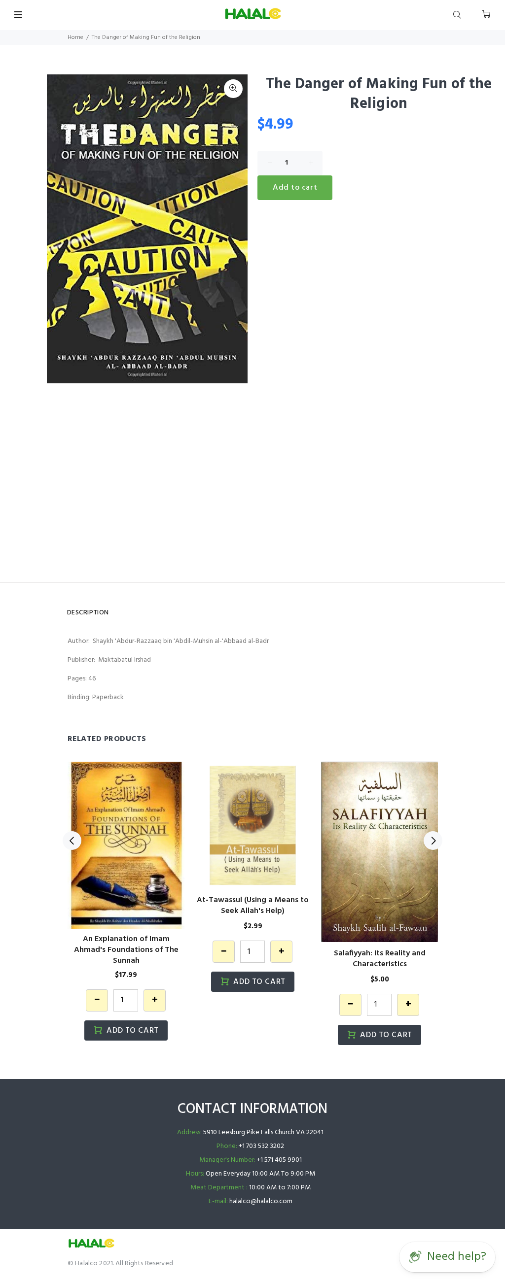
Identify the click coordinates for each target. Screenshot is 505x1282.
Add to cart (295, 187)
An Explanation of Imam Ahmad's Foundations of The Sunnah (126, 950)
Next (233, 228)
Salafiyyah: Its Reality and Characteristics (380, 959)
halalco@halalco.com (260, 1201)
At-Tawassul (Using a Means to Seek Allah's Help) (253, 905)
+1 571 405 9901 (279, 1160)
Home (75, 37)
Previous (72, 840)
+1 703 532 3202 (261, 1146)
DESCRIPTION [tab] (88, 612)
